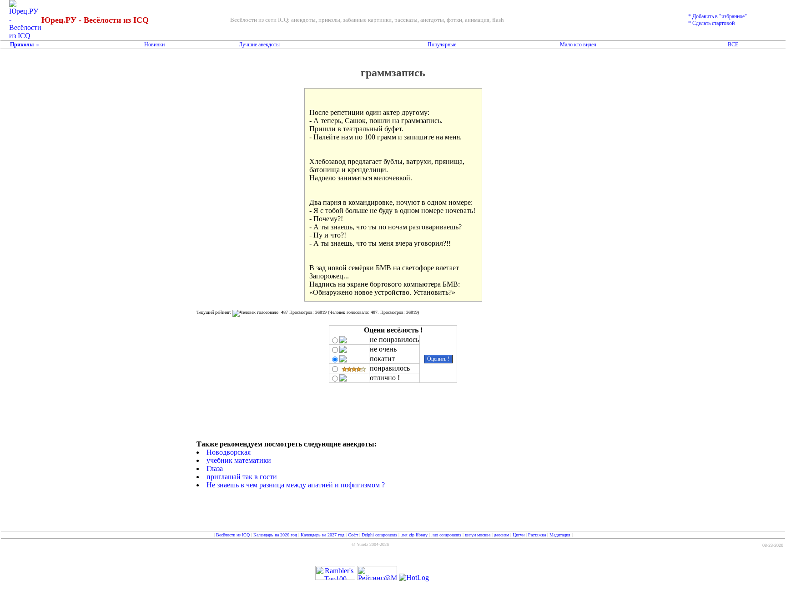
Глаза (215, 468)
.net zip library (414, 534)
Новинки (154, 44)
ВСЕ (733, 44)
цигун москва (477, 534)
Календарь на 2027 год (322, 534)
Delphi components (379, 534)
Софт (353, 534)
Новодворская (229, 452)
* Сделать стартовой (711, 23)
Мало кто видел (578, 44)
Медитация (559, 534)
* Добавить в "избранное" (717, 16)
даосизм (501, 534)
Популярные (442, 44)
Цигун (518, 534)
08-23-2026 (772, 545)
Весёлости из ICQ (233, 534)
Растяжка (537, 534)
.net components (446, 534)
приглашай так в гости (242, 477)
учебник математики (239, 460)
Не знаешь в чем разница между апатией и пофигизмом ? (296, 485)
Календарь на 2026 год (275, 534)
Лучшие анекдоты (259, 44)
